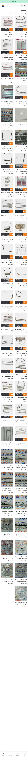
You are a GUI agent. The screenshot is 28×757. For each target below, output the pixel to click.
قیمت (9, 14)
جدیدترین (22, 14)
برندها (15, 14)
